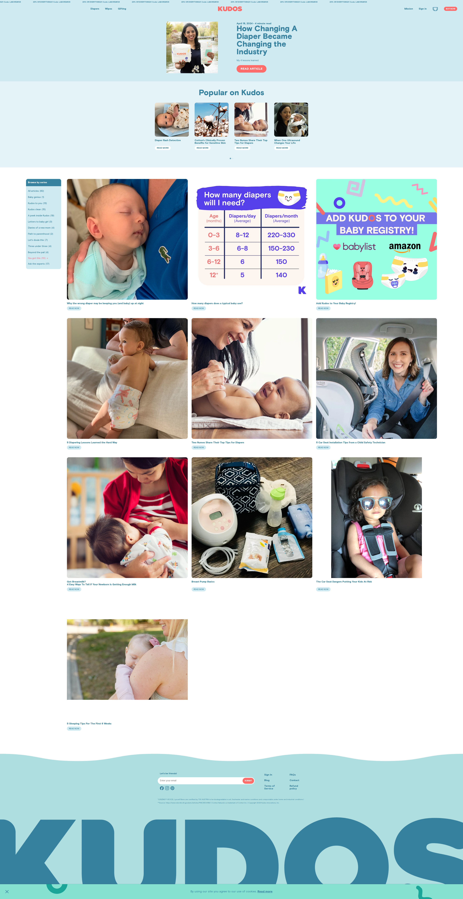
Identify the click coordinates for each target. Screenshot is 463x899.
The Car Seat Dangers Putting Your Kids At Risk (344, 582)
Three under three (39, 246)
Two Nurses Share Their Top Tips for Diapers (250, 141)
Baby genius (36, 197)
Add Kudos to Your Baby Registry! (336, 303)
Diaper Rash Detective (168, 140)
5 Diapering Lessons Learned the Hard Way (92, 442)
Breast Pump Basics (203, 582)
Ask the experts (38, 264)
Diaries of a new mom (41, 228)
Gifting (122, 9)
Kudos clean (37, 209)
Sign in (423, 9)
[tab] (230, 158)
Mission (408, 9)
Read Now (75, 308)
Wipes (108, 9)
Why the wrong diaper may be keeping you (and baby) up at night (105, 303)
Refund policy (294, 787)
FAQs (293, 775)
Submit (248, 781)
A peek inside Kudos (41, 216)
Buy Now (450, 9)
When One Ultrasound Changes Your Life (287, 141)
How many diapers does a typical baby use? (217, 303)
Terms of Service (269, 787)
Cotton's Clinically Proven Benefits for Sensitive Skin (210, 141)
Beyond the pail (38, 252)
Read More (164, 148)
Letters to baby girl (40, 222)
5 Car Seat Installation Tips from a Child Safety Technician (350, 442)
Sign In (268, 775)
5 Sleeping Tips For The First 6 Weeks (89, 723)
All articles (36, 191)
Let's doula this (38, 240)
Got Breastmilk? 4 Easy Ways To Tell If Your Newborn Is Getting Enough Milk (101, 583)
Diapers (95, 9)
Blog (266, 780)
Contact (294, 780)
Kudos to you (37, 203)
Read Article (251, 68)
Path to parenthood (40, 234)
